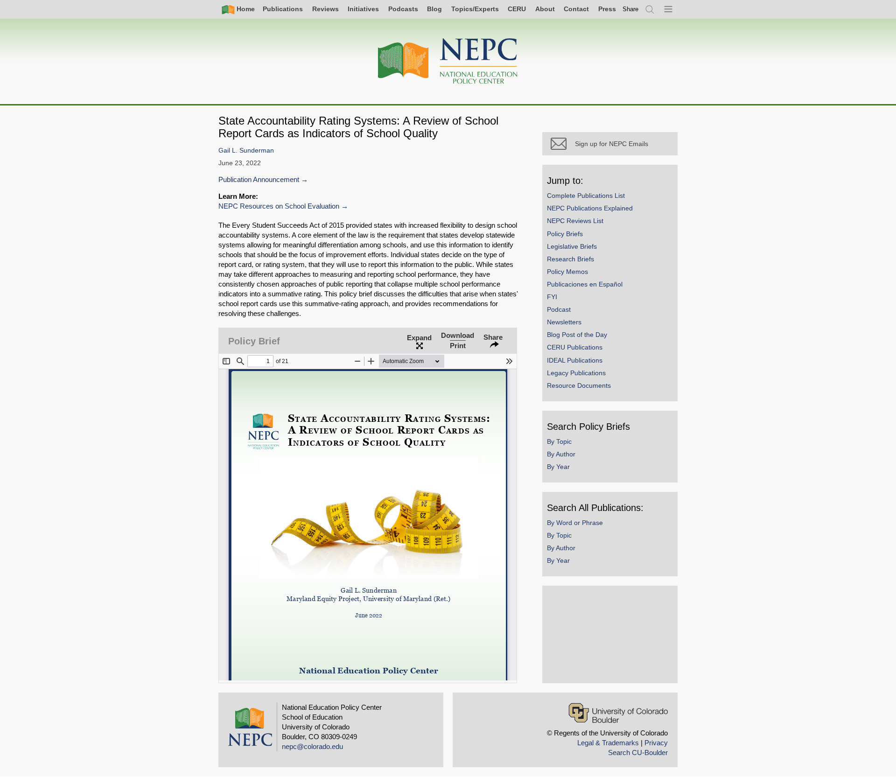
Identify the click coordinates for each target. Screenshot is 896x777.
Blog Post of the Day (577, 334)
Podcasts (403, 9)
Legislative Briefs (572, 246)
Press (607, 9)
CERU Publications (574, 347)
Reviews (325, 9)
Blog (434, 9)
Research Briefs (570, 259)
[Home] (448, 61)
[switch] (630, 9)
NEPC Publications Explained (590, 208)
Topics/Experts (475, 9)
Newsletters (564, 322)
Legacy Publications (576, 373)
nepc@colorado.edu (312, 746)
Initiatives (363, 9)
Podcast (559, 309)
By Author (561, 454)
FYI (552, 297)
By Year (558, 466)
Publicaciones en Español (585, 284)
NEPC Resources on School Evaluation (278, 206)
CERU (517, 9)
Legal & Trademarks (608, 743)
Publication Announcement (258, 179)
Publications (283, 9)
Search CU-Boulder (638, 752)
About (545, 9)
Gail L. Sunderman (246, 150)
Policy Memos (567, 271)
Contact (576, 9)
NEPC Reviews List (575, 220)
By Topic (559, 441)
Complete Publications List (586, 195)
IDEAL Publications (574, 360)
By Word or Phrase (575, 522)
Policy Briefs (565, 234)
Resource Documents (579, 385)
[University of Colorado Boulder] (618, 712)
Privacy (656, 743)
